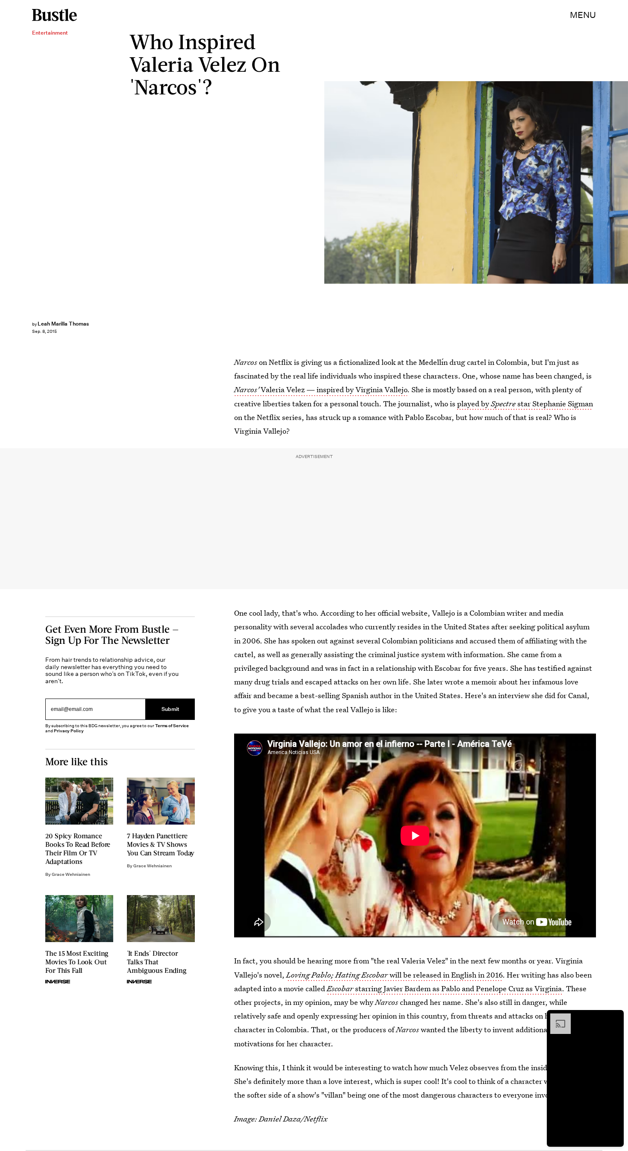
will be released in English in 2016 (394, 975)
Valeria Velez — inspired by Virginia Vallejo (320, 389)
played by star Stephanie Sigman (525, 403)
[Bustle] (54, 15)
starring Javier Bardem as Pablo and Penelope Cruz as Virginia (444, 988)
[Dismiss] (614, 1018)
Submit (170, 709)
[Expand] (556, 1018)
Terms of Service (172, 725)
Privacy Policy (69, 731)
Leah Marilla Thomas (63, 323)
